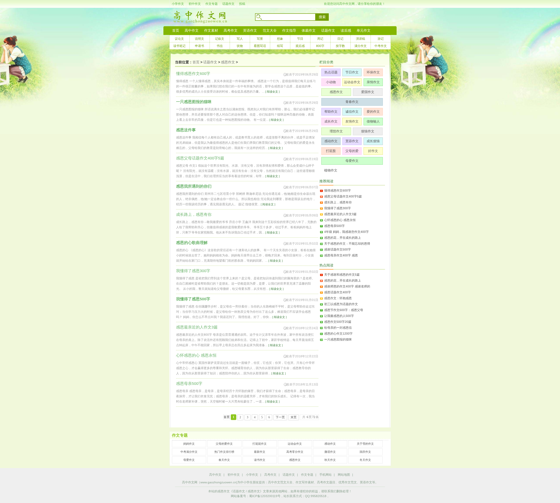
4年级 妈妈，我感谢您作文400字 (346, 231)
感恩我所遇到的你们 (194, 186)
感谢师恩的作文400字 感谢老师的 (347, 286)
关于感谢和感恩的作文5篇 (342, 274)
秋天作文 (330, 460)
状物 (240, 46)
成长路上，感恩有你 (338, 202)
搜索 (322, 17)
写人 (240, 38)
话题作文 (228, 3)
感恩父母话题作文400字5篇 (343, 196)
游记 (381, 38)
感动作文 (331, 141)
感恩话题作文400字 (337, 292)
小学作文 (178, 3)
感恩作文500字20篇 (337, 321)
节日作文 (352, 72)
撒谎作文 (330, 451)
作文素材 (211, 30)
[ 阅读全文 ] (272, 91)
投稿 (242, 3)
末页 (293, 417)
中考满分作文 (189, 451)
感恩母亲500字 (334, 226)
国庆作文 (365, 451)
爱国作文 (367, 92)
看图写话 (260, 46)
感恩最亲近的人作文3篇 (340, 214)
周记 (320, 38)
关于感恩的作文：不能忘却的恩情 (347, 243)
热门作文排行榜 (224, 451)
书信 (220, 46)
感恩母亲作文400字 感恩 (341, 255)
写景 (260, 38)
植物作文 (330, 170)
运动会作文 (352, 82)
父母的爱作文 (224, 443)
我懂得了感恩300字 (337, 208)
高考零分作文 (294, 451)
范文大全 (270, 30)
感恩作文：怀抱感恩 (338, 298)
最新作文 (259, 451)
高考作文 (231, 30)
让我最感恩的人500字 (339, 316)
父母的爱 (352, 151)
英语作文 (250, 30)
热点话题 (331, 72)
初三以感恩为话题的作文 (341, 304)
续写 (280, 46)
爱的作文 (373, 111)
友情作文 (352, 121)
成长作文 (331, 121)
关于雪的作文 (365, 443)
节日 (300, 38)
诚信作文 (352, 111)
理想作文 (336, 131)
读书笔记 (179, 46)
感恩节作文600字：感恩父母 (343, 310)
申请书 (199, 46)
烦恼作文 (367, 131)
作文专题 (211, 3)
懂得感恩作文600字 (337, 190)
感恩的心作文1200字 (338, 333)
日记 (340, 38)
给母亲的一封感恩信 (338, 327)
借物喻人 (373, 121)
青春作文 (352, 102)
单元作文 (364, 30)
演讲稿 (360, 38)
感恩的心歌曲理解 (192, 242)
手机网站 (325, 474)
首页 (175, 30)
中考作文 (380, 46)
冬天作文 (365, 460)
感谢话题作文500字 (337, 249)
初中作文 (195, 3)
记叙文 (219, 38)
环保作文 (373, 72)
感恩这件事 (186, 130)
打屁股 (331, 151)
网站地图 (344, 474)
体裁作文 (309, 30)
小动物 (331, 82)
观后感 (300, 46)
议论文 (179, 38)
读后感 (346, 30)
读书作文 (259, 460)
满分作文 (360, 46)
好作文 (373, 151)
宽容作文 (352, 141)
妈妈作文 (189, 443)
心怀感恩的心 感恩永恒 (340, 220)
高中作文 (215, 474)
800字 (320, 46)
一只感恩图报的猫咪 (194, 102)
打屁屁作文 (259, 443)
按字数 (340, 46)
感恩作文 (228, 62)
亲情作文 (373, 82)
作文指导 (289, 30)
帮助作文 (331, 111)
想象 (280, 38)
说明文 (199, 38)
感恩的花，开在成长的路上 (342, 237)
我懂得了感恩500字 (193, 299)
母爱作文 (352, 160)
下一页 (280, 417)
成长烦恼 (373, 141)
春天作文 (224, 460)
